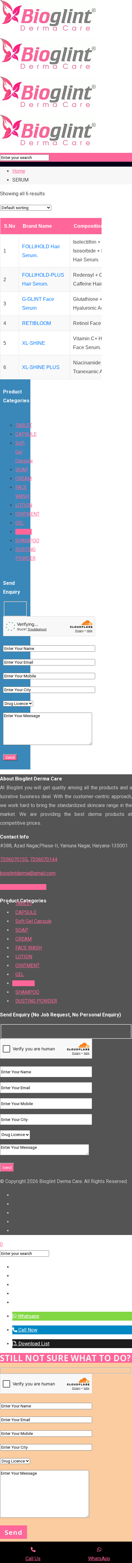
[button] (25, 1316)
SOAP (21, 470)
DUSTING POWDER (36, 1001)
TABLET (23, 425)
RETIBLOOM (36, 323)
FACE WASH (28, 948)
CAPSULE (26, 434)
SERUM (23, 532)
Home (18, 171)
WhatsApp (99, 1558)
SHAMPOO (27, 541)
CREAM (23, 478)
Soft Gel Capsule (33, 921)
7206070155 (14, 859)
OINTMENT (27, 514)
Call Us (33, 1558)
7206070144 (43, 859)
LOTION (23, 505)
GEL (19, 523)
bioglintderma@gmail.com (28, 873)
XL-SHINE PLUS (41, 367)
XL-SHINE (33, 343)
